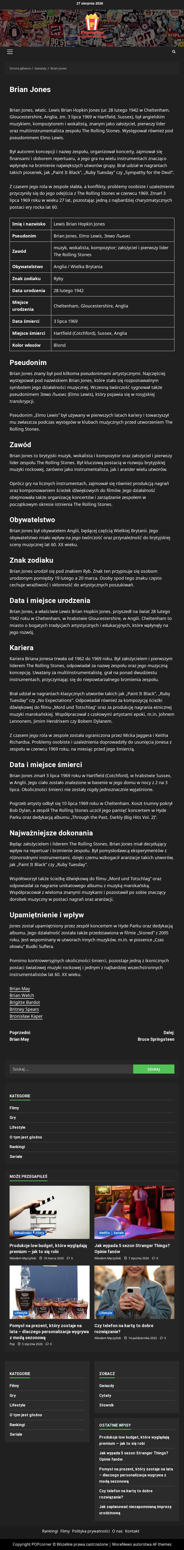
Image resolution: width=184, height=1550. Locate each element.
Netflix (104, 1233)
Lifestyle (17, 1127)
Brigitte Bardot (25, 1002)
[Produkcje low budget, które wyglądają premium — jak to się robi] (50, 1212)
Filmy (14, 1108)
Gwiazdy (106, 1385)
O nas (117, 1531)
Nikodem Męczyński (23, 1258)
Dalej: (156, 1036)
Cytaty (105, 1395)
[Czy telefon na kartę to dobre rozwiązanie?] (134, 1292)
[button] (10, 52)
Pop (12, 1344)
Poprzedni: (20, 1036)
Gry (13, 1117)
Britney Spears (24, 1009)
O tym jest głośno (26, 1137)
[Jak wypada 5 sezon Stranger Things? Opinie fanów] (134, 1212)
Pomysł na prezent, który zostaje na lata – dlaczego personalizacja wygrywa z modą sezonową (49, 1331)
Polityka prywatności (91, 1531)
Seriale (16, 1156)
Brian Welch (22, 995)
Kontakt (132, 1531)
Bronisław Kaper (26, 1016)
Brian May (20, 988)
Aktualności (23, 1233)
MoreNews (122, 1544)
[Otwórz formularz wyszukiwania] (173, 51)
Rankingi (17, 1147)
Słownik (106, 1405)
